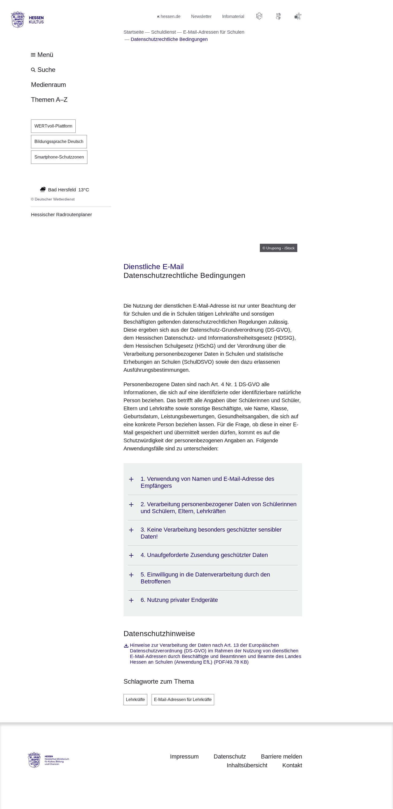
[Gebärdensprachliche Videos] (278, 16)
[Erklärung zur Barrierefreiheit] (298, 16)
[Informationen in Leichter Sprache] (259, 16)
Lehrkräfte (135, 699)
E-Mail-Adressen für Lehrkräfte (183, 699)
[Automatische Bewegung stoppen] (34, 189)
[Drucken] (169, 290)
